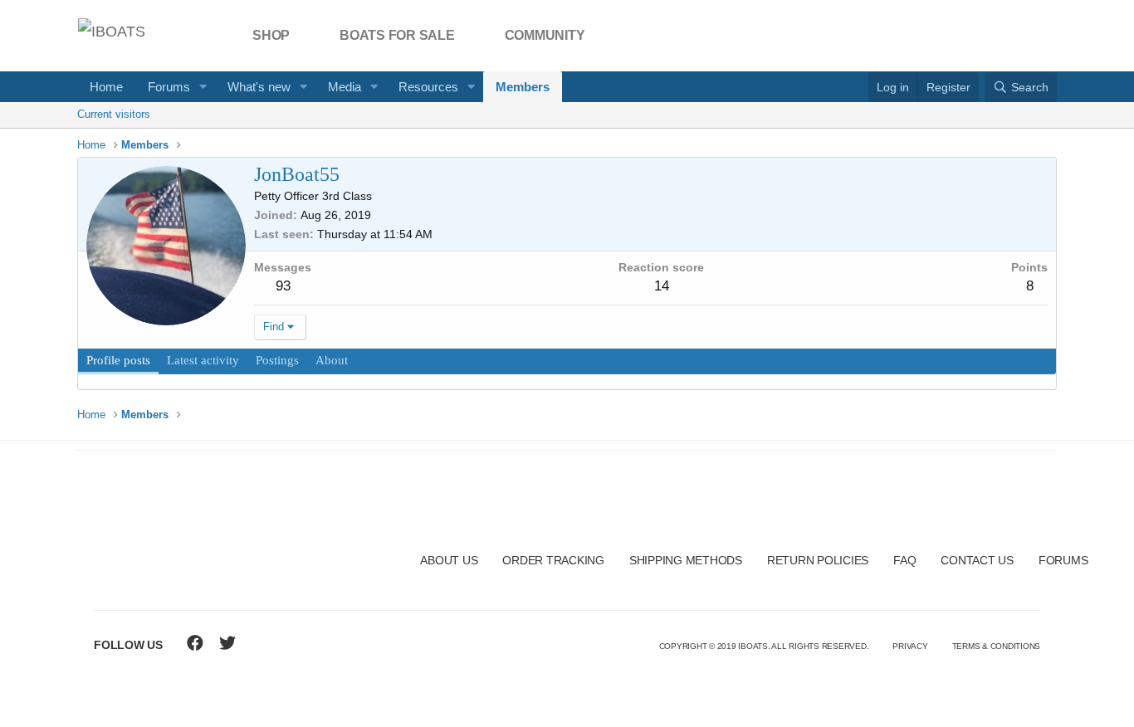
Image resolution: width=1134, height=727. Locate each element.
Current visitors (113, 114)
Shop (271, 35)
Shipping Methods (685, 560)
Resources (428, 87)
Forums (169, 87)
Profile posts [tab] (118, 360)
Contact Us (977, 560)
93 (283, 286)
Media (344, 87)
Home (106, 87)
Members (523, 87)
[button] (203, 86)
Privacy (909, 646)
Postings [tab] (277, 360)
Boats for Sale (397, 35)
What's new (259, 87)
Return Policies (817, 560)
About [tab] (331, 360)
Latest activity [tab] (203, 360)
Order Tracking (553, 560)
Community (545, 35)
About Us (448, 560)
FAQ (904, 560)
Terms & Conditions (996, 646)
